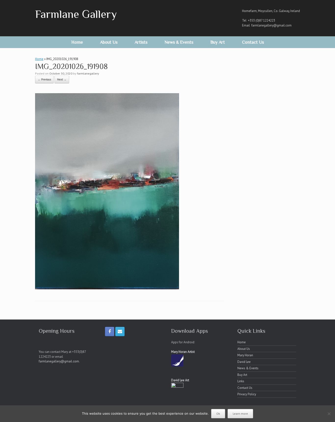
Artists (141, 42)
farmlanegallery (88, 73)
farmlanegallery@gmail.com (271, 25)
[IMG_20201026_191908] (107, 287)
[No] (328, 413)
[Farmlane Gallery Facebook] (109, 331)
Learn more (240, 413)
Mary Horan (245, 355)
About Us (108, 42)
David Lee (244, 362)
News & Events (179, 42)
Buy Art (217, 42)
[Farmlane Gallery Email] (120, 331)
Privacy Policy (246, 394)
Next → (61, 79)
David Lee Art (180, 380)
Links (240, 381)
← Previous (44, 79)
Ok (218, 413)
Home (77, 42)
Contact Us (253, 42)
